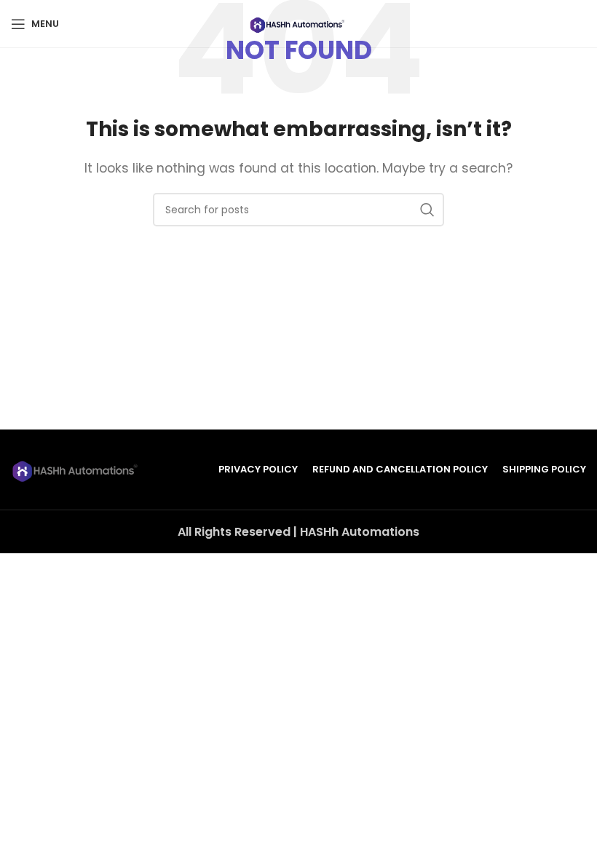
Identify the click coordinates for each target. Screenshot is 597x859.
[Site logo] (298, 23)
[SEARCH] (427, 209)
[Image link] (76, 469)
